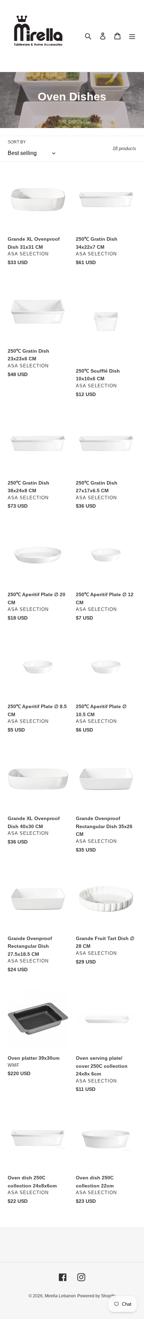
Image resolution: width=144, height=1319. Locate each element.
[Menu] (132, 35)
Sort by (17, 142)
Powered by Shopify (96, 1295)
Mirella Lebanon (60, 1295)
